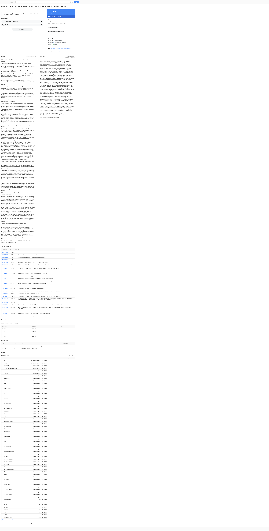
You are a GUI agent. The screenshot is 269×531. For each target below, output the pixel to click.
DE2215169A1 (5, 281)
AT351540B (4, 291)
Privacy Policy (145, 529)
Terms (139, 529)
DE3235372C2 (5, 259)
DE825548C (4, 313)
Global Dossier (62, 51)
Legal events (52, 48)
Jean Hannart (54, 21)
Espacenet (56, 51)
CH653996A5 (5, 262)
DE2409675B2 (5, 283)
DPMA (66, 51)
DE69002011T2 (5, 293)
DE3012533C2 (5, 252)
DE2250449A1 (5, 268)
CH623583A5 (5, 302)
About (118, 529)
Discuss (69, 51)
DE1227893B (4, 276)
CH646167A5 (5, 310)
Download (66, 355)
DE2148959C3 (5, 288)
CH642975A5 (5, 298)
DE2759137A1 (5, 286)
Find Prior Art (52, 16)
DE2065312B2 (5, 257)
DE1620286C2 (5, 254)
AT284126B (4, 296)
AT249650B (4, 304)
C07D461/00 (6, 13)
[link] (22, 13)
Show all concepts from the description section (12, 519)
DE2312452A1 (5, 270)
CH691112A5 (5, 307)
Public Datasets (133, 529)
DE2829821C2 (5, 264)
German (57, 19)
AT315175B (4, 316)
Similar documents (59, 48)
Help (151, 529)
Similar (59, 16)
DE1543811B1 (5, 278)
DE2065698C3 (5, 273)
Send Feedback (125, 529)
